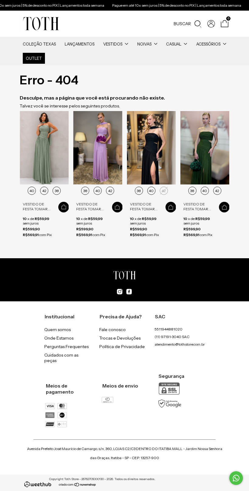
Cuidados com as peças (61, 357)
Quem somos (57, 329)
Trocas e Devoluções (120, 338)
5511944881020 (168, 329)
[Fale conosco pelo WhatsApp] (236, 478)
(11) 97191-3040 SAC (172, 336)
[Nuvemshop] (78, 485)
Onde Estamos (58, 338)
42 (44, 190)
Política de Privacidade (122, 346)
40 (31, 190)
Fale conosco (112, 329)
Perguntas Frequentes (66, 346)
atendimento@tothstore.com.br (180, 344)
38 (57, 190)
